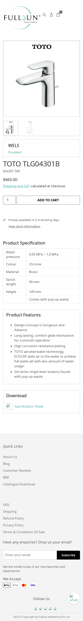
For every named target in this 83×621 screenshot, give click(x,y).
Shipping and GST (16, 186)
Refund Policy (13, 518)
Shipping (10, 511)
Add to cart (48, 200)
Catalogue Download (19, 484)
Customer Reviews (17, 470)
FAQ (6, 504)
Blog (6, 463)
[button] (7, 132)
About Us (10, 457)
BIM (6, 477)
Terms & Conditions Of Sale (24, 532)
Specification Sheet (29, 406)
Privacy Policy (13, 525)
